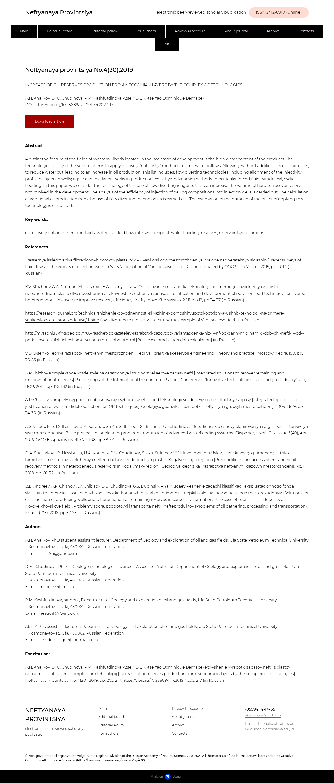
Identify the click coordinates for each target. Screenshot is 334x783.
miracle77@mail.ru (57, 586)
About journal (236, 31)
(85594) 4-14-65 (260, 709)
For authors (146, 31)
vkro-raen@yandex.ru (263, 715)
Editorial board (60, 31)
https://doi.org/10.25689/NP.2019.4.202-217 (73, 104)
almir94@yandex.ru (58, 553)
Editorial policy (104, 31)
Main (24, 31)
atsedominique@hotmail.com (68, 639)
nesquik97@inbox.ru (59, 613)
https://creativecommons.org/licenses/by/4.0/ (110, 760)
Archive (273, 31)
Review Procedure (190, 31)
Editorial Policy (111, 725)
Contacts (306, 31)
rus (167, 44)
